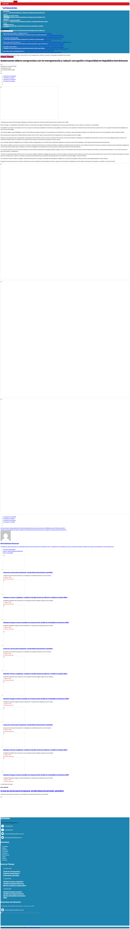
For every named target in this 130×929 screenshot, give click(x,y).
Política (4, 848)
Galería (4, 858)
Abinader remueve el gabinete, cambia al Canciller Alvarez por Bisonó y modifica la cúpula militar (35, 597)
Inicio (2, 55)
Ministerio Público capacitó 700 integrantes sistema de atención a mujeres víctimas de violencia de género (33, 530)
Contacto (4, 860)
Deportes (4, 853)
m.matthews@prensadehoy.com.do (14, 834)
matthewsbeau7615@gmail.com (13, 837)
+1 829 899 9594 (8, 826)
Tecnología (5, 851)
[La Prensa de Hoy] (9, 8)
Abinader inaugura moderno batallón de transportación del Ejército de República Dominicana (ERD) (36, 622)
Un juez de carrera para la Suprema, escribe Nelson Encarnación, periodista (28, 572)
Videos (4, 856)
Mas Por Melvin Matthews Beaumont (13, 551)
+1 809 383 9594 (8, 830)
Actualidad (6, 55)
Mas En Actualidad (8, 553)
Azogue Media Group (34, 927)
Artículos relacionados (9, 549)
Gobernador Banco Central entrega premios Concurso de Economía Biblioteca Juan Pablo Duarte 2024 (33, 528)
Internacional (10, 57)
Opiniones (4, 850)
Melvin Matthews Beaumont (10, 65)
